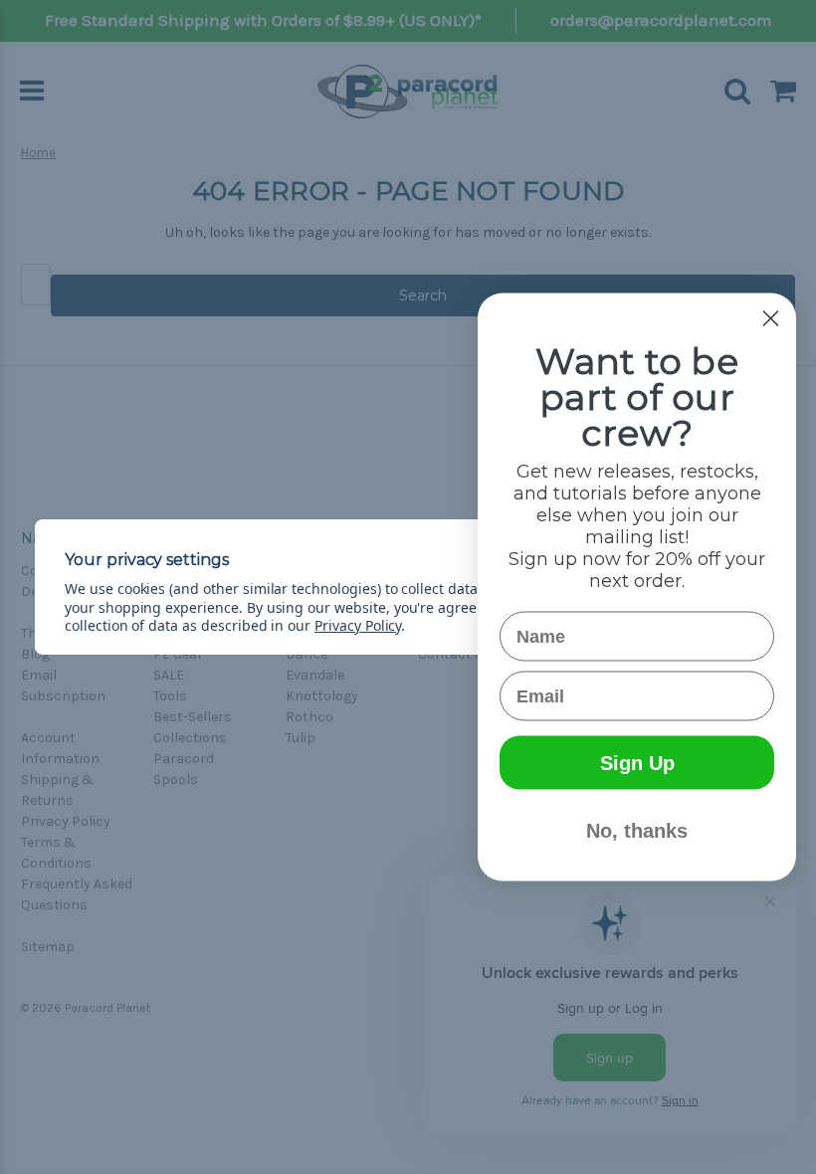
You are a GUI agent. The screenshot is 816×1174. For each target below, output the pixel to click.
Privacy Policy (357, 625)
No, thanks (637, 831)
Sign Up (637, 763)
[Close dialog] (770, 318)
